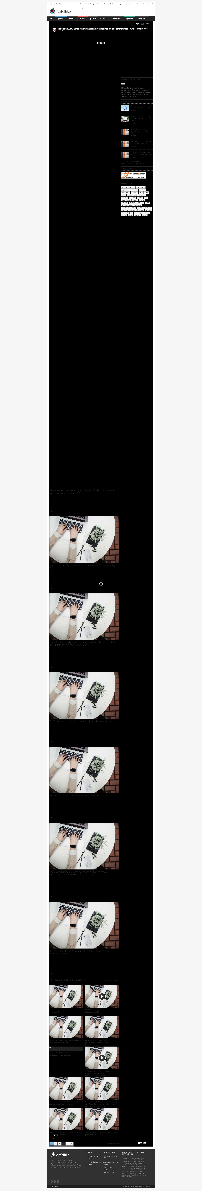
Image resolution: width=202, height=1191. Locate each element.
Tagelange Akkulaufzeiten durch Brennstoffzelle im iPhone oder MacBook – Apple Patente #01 (98, 1073)
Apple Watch (125, 192)
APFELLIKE (53, 1186)
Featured (124, 197)
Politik (140, 207)
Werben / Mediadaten (111, 1162)
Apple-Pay (125, 190)
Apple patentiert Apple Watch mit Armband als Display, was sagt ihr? (63, 1103)
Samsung (148, 210)
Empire (90, 1158)
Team (106, 1169)
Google (140, 197)
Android (131, 187)
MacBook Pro (126, 207)
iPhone (142, 200)
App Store (135, 192)
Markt (134, 207)
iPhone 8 (132, 202)
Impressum (107, 1165)
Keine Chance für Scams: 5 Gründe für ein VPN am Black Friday (141, 118)
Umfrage (91, 1165)
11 (67, 1144)
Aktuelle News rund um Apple (130, 161)
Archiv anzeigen (113, 1143)
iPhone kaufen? (93, 1156)
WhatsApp (137, 215)
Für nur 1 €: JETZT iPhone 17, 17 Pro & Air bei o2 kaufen (141, 142)
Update (124, 215)
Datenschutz (108, 1167)
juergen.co (149, 1186)
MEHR (52, 511)
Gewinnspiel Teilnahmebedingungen (94, 1161)
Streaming (138, 212)
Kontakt (107, 1160)
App (137, 187)
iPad (128, 200)
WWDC (145, 215)
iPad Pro (134, 200)
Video (130, 215)
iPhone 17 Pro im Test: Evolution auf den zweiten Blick (140, 131)
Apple (143, 187)
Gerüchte (132, 197)
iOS (146, 197)
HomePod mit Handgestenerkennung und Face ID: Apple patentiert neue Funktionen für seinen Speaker (101, 1104)
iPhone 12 (140, 202)
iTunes (147, 202)
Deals (123, 195)
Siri (131, 212)
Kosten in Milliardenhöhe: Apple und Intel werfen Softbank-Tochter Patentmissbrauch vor (100, 1042)
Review (141, 210)
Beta (141, 192)
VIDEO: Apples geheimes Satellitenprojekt (95, 1011)
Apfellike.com (60, 11)
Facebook (142, 195)
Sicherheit (125, 212)
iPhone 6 (124, 202)
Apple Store (133, 190)
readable (134, 210)
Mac (130, 205)
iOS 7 (123, 200)
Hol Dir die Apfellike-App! (111, 1156)
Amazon (124, 187)
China (146, 192)
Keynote (124, 205)
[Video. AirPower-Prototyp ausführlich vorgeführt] (101, 43)
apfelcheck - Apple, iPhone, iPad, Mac (133, 163)
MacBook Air (138, 205)
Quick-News (125, 210)
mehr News (150, 102)
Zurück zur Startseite (111, 980)
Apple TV (142, 190)
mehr (133, 110)
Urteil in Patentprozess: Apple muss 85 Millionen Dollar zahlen (65, 1041)
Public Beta (147, 207)
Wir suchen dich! (109, 1172)
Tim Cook (146, 212)
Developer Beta (132, 195)
